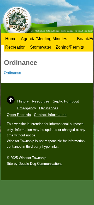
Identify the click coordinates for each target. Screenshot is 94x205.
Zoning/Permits (70, 47)
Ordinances (48, 108)
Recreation (15, 47)
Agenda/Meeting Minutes (44, 39)
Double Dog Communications (40, 164)
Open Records (19, 114)
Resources (41, 101)
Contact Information (50, 114)
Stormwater (40, 47)
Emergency (26, 108)
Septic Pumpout (66, 101)
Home (10, 39)
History (23, 101)
